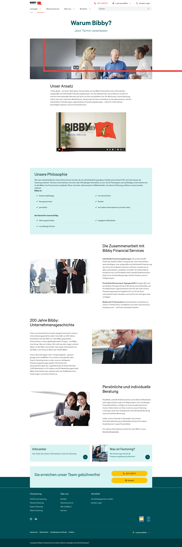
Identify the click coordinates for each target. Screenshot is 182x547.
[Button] (85, 457)
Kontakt (131, 480)
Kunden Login (144, 3)
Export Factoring (36, 506)
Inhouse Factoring (37, 503)
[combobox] (124, 8)
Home (31, 12)
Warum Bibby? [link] (40, 12)
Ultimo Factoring (36, 510)
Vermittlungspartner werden (102, 499)
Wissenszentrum (52, 9)
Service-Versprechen (111, 432)
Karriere (63, 510)
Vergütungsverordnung (58, 532)
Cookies (71, 532)
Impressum (34, 532)
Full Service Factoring (38, 499)
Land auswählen (122, 3)
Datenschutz (44, 532)
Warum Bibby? (66, 506)
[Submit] (148, 9)
